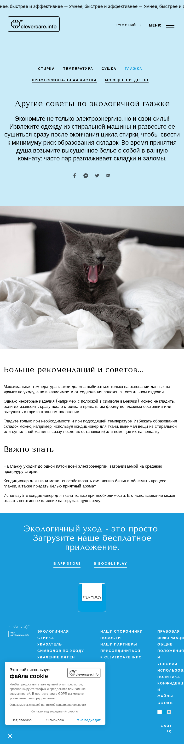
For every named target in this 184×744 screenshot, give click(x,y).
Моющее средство (127, 80)
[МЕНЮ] (169, 26)
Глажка (133, 69)
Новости (110, 638)
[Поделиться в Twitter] (97, 176)
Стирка (46, 69)
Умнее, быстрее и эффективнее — (101, 7)
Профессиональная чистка (64, 80)
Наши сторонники (121, 632)
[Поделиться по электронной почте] (108, 176)
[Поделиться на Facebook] (74, 176)
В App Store (66, 564)
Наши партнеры (118, 644)
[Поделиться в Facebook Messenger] (86, 176)
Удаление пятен (56, 657)
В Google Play (110, 564)
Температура (78, 69)
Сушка (109, 69)
